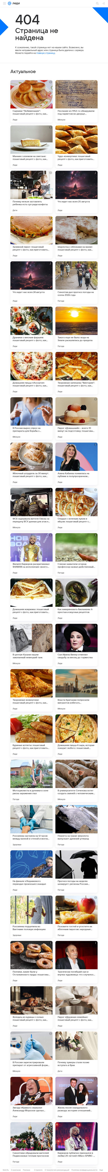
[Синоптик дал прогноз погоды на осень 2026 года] (76, 282)
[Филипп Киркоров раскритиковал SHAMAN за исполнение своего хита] (31, 554)
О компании (16, 1170)
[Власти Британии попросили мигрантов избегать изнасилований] (76, 690)
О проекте (38, 1170)
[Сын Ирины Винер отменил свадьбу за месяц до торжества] (76, 645)
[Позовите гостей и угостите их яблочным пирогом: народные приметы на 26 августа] (76, 917)
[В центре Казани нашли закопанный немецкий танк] (31, 645)
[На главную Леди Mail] (15, 3)
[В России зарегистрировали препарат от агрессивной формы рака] (31, 1053)
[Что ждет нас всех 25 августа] (76, 192)
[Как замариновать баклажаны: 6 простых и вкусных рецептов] (76, 599)
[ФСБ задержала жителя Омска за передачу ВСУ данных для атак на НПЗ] (31, 509)
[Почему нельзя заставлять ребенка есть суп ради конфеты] (31, 192)
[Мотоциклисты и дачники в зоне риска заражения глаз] (31, 781)
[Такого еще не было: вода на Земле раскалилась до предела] (76, 328)
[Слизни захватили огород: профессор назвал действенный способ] (76, 554)
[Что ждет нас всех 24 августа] (31, 282)
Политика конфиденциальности (84, 1170)
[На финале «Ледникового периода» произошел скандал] (31, 871)
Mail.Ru (6, 1170)
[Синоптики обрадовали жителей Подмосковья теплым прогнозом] (31, 1143)
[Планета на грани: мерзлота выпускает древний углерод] (76, 826)
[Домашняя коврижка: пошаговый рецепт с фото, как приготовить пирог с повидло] (31, 599)
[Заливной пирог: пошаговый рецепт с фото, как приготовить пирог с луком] (31, 237)
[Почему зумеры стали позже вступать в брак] (76, 1053)
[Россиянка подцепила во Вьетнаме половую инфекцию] (31, 917)
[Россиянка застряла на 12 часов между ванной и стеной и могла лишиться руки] (31, 826)
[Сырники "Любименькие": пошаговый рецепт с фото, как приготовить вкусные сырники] (31, 101)
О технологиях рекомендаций (57, 1170)
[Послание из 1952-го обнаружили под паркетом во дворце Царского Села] (76, 101)
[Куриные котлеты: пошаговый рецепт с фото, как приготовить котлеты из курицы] (31, 735)
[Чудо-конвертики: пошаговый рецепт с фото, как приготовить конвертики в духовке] (76, 146)
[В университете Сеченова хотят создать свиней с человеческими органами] (76, 781)
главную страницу (45, 53)
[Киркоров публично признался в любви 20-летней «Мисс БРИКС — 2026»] (76, 1143)
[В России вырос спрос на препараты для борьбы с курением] (31, 418)
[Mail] (9, 3)
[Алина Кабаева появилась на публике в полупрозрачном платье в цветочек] (76, 464)
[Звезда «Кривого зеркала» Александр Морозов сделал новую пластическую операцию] (31, 1098)
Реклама (26, 1170)
